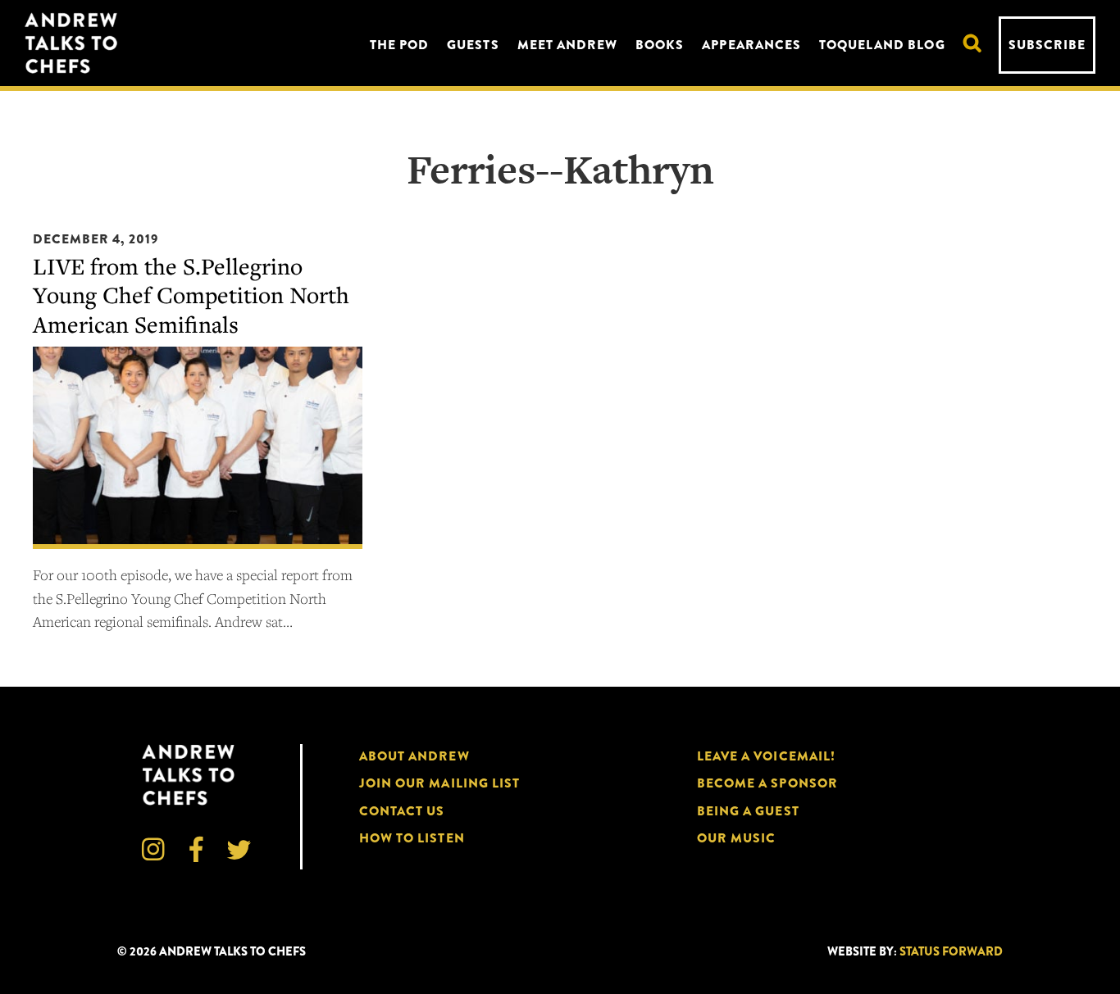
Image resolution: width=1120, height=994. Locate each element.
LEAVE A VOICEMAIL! (766, 756)
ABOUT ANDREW (414, 756)
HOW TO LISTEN (412, 837)
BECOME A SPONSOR (767, 783)
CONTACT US (401, 810)
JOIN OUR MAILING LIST (439, 783)
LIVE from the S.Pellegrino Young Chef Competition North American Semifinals (191, 294)
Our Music (736, 837)
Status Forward (951, 951)
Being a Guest (748, 810)
